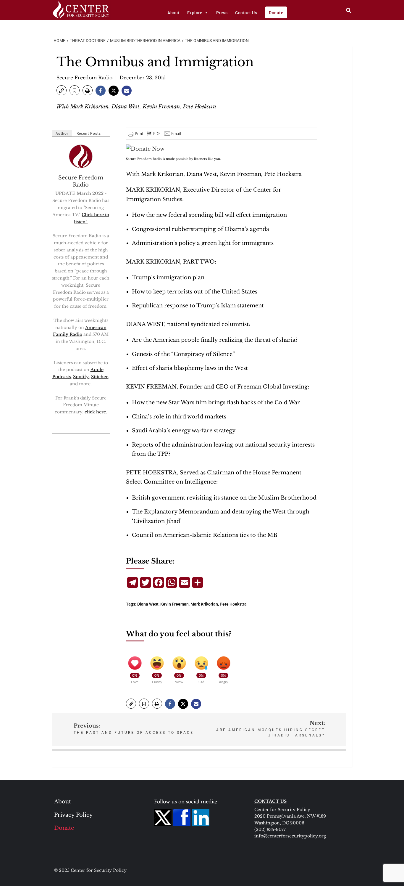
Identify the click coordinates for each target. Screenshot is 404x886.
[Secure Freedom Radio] (81, 156)
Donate (276, 12)
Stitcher (99, 376)
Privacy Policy (73, 815)
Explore (195, 12)
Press (222, 12)
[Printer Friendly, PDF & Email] (154, 133)
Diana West (148, 604)
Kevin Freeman (174, 604)
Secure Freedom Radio (84, 78)
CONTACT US (270, 801)
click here (95, 412)
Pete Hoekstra (233, 604)
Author (62, 133)
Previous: (134, 729)
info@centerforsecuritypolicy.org (290, 836)
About (173, 12)
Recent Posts (89, 133)
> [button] (348, 10)
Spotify (81, 376)
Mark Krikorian (204, 604)
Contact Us (246, 12)
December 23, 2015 (142, 78)
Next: (270, 728)
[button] (61, 90)
